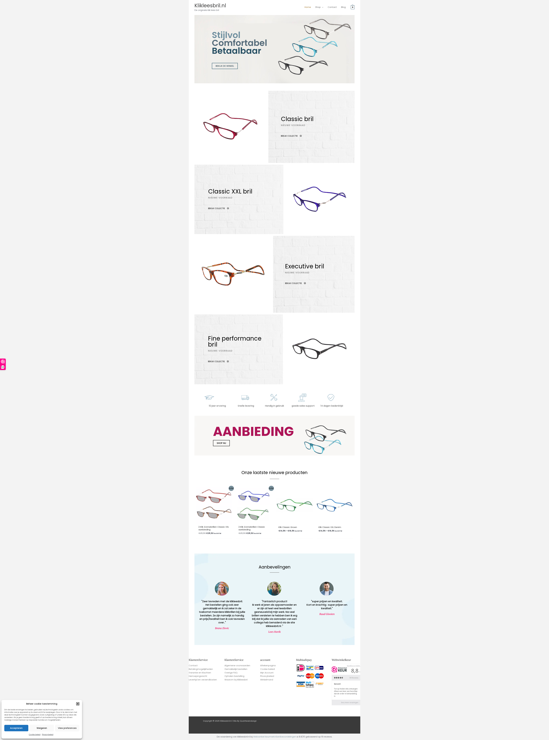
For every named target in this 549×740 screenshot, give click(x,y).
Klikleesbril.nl (210, 5)
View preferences (67, 728)
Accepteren (16, 728)
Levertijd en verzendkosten (203, 679)
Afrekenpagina (268, 665)
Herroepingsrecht (198, 676)
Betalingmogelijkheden (201, 669)
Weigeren (42, 728)
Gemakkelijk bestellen (235, 669)
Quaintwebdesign (248, 721)
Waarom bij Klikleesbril (235, 679)
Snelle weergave (214, 521)
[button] (77, 703)
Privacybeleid (47, 734)
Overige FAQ (230, 672)
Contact (193, 665)
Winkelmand (266, 679)
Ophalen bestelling (234, 676)
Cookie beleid (34, 734)
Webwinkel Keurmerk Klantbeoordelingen (274, 736)
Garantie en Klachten (200, 672)
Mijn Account (266, 672)
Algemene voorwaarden (237, 665)
